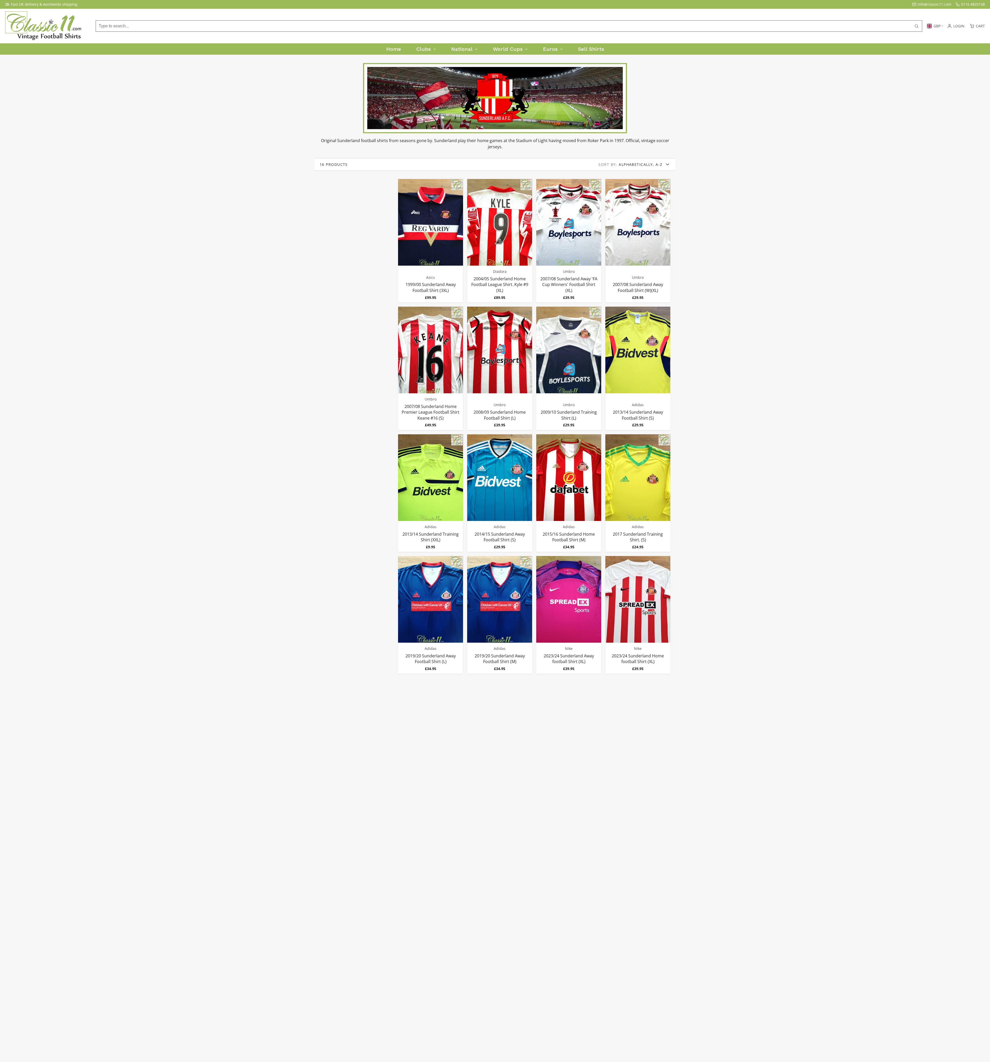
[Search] (916, 26)
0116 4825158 (973, 4)
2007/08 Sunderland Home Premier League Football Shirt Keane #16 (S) (430, 368)
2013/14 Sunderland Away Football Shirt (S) (637, 368)
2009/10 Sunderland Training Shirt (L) (568, 368)
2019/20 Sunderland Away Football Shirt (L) (430, 615)
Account (955, 26)
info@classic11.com (934, 4)
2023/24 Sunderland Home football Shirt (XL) (637, 615)
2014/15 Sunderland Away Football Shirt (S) (499, 493)
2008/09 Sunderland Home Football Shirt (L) (499, 368)
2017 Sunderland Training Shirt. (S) (637, 493)
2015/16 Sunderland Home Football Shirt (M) (568, 493)
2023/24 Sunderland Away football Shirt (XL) (568, 615)
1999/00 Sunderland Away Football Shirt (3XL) (430, 241)
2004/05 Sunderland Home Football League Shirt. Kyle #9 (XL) (499, 241)
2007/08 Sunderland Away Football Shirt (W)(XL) (637, 241)
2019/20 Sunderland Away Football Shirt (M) (499, 615)
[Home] (43, 26)
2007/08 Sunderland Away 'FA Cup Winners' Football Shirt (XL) (568, 241)
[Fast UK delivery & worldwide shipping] (41, 4)
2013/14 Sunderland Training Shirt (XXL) (430, 493)
